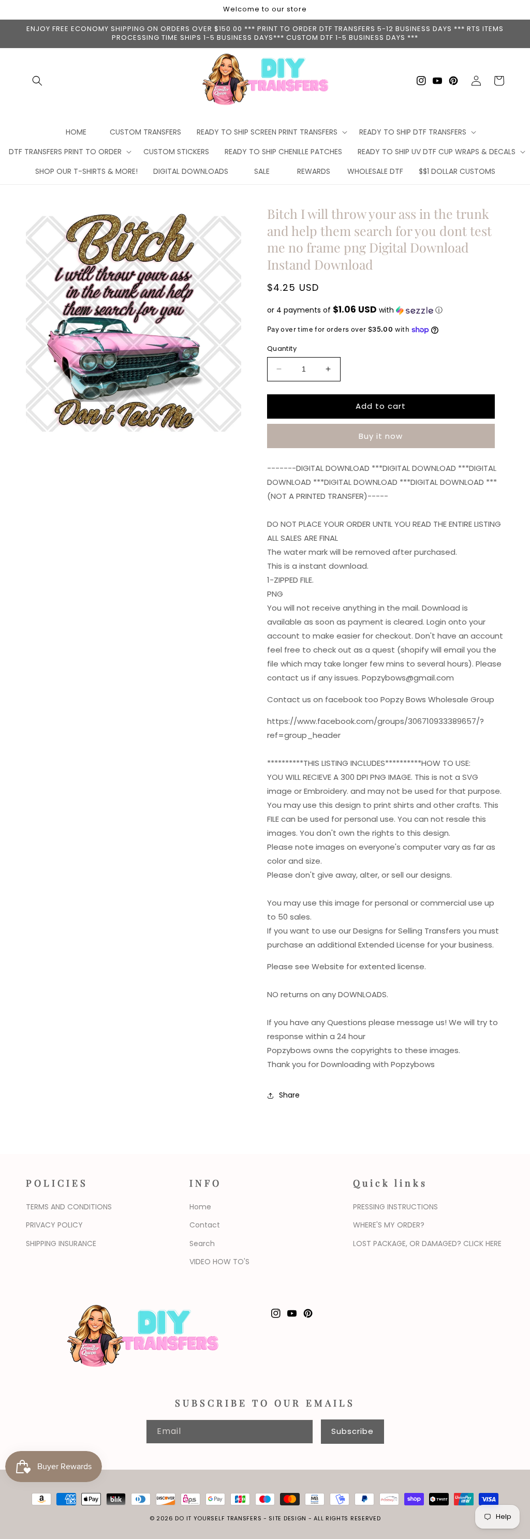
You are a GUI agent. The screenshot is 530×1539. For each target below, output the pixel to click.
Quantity (282, 348)
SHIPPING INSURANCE (61, 1243)
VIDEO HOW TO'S (219, 1261)
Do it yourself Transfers (218, 1518)
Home (200, 1207)
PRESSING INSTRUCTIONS (395, 1207)
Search (202, 1243)
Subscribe (352, 1431)
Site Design (287, 1518)
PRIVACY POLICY (54, 1225)
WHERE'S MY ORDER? (388, 1225)
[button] (37, 80)
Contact (204, 1225)
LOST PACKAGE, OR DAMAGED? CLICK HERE (427, 1243)
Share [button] (289, 1095)
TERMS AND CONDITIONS (69, 1207)
